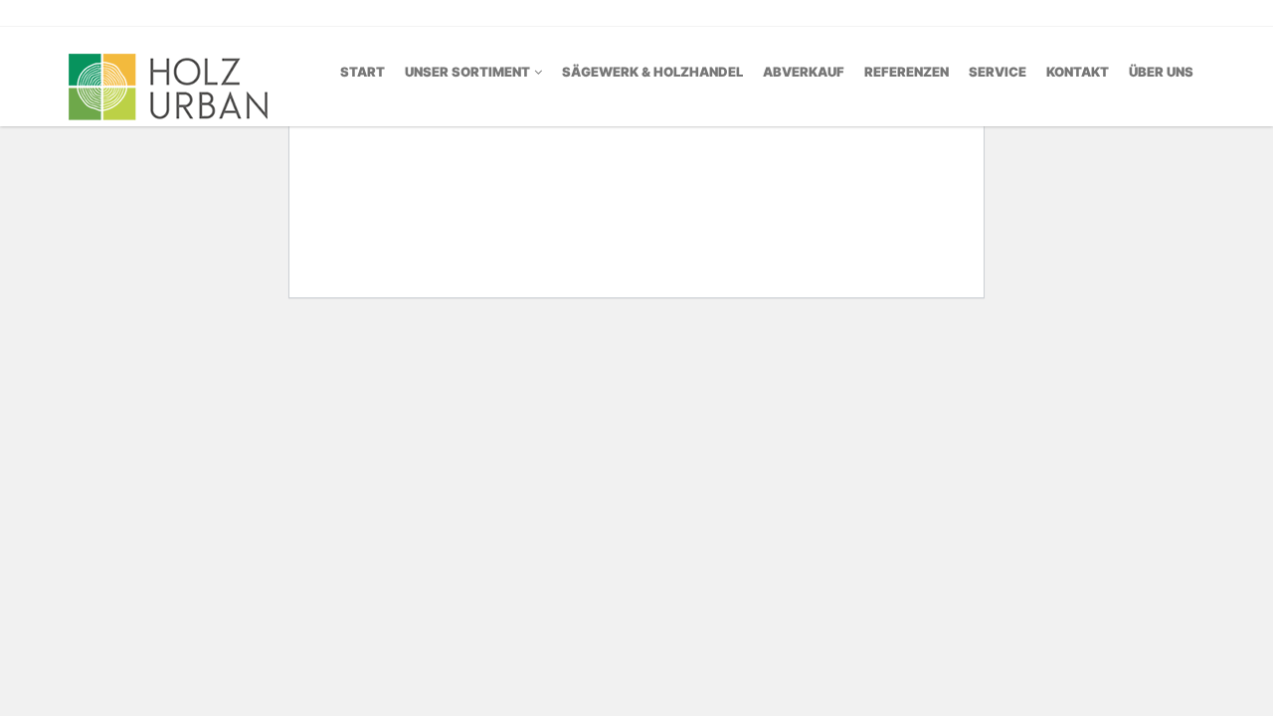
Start (362, 72)
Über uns (1161, 72)
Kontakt (1077, 72)
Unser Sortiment (467, 72)
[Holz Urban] (168, 74)
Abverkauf (803, 72)
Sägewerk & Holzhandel (652, 72)
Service (997, 72)
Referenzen (906, 72)
